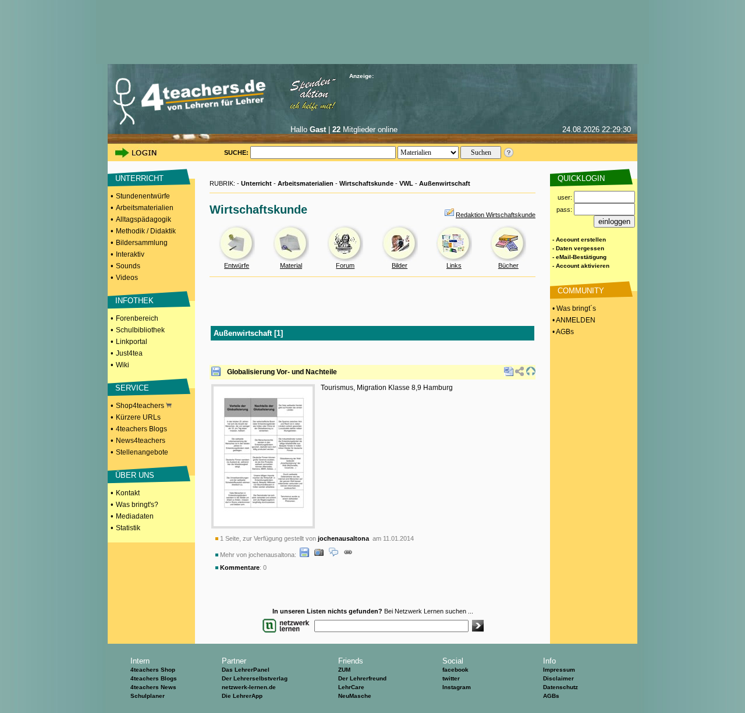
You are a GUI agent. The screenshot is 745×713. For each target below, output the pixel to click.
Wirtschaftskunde (366, 183)
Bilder (399, 265)
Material (291, 265)
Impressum (559, 669)
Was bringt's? (137, 505)
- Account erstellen (579, 239)
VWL (406, 183)
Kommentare (240, 567)
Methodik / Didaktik (146, 231)
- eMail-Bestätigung (579, 257)
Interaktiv (130, 254)
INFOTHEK (134, 300)
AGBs (551, 696)
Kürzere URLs (138, 417)
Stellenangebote (142, 452)
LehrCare (351, 687)
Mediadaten (135, 516)
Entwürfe (236, 265)
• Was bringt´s (573, 308)
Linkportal (131, 342)
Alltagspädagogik (143, 219)
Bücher (508, 265)
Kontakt (128, 493)
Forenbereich (137, 318)
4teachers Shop (152, 669)
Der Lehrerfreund (362, 678)
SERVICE (132, 388)
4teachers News (153, 687)
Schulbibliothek (140, 330)
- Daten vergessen (578, 248)
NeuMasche (354, 696)
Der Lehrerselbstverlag (255, 678)
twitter (451, 678)
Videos (127, 278)
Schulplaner (147, 696)
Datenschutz (560, 687)
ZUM (344, 669)
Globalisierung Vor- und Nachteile (282, 372)
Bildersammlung (142, 243)
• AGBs (562, 332)
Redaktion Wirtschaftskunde (495, 214)
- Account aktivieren (580, 266)
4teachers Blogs (141, 429)
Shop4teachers (141, 406)
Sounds (128, 266)
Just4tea (129, 353)
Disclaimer (558, 678)
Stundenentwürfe (143, 196)
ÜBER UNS (134, 475)
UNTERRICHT (139, 178)
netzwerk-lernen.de (249, 687)
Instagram (456, 687)
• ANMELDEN (573, 320)
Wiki (122, 365)
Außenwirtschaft (444, 183)
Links (454, 265)
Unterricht (256, 183)
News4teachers (140, 441)
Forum (345, 265)
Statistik (128, 528)
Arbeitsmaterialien (144, 208)
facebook (455, 669)
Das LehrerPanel (245, 669)
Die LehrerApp (242, 696)
